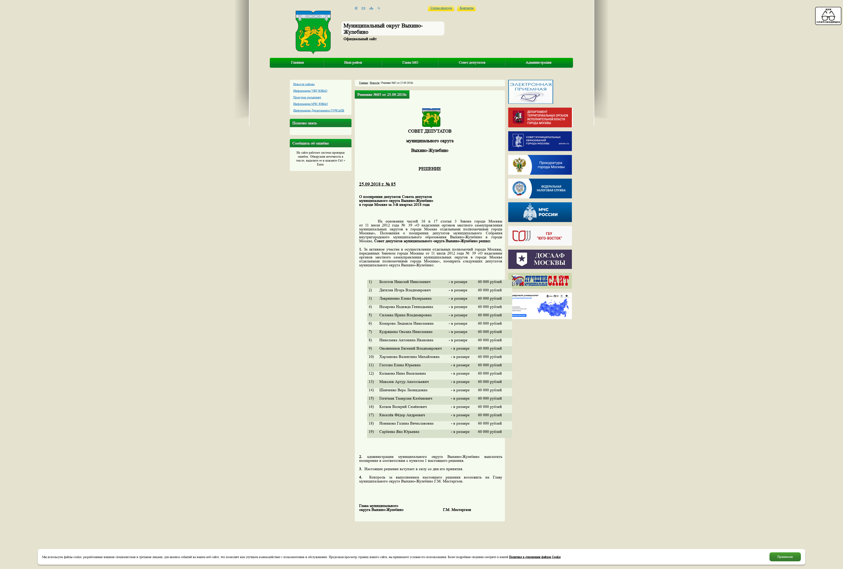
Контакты (467, 8)
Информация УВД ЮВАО (310, 90)
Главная (297, 62)
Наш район (353, 62)
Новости (374, 82)
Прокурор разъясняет (307, 97)
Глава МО (410, 62)
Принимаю (785, 557)
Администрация (538, 62)
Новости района (304, 84)
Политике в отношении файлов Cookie (535, 557)
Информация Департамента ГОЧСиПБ (318, 110)
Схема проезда (441, 8)
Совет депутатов (472, 62)
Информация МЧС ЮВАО (310, 104)
